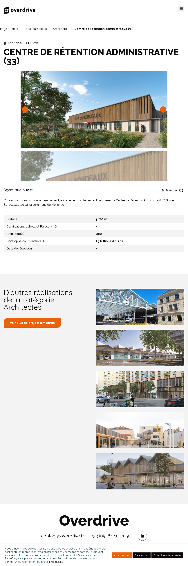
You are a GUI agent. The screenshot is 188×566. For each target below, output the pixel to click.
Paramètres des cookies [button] (167, 555)
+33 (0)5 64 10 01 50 (111, 536)
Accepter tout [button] (121, 555)
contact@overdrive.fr (62, 536)
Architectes (60, 29)
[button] (181, 8)
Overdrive (94, 520)
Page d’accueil (9, 29)
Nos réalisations (36, 29)
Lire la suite (56, 561)
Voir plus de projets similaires (32, 323)
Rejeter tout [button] (141, 555)
